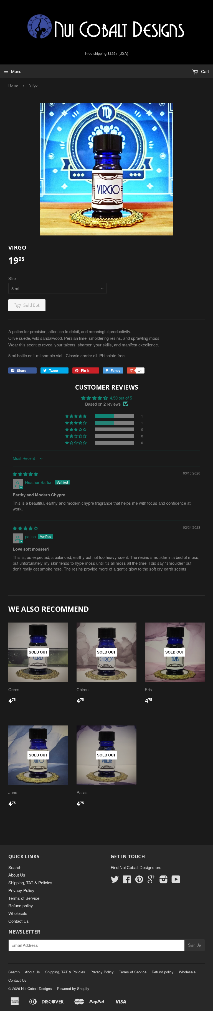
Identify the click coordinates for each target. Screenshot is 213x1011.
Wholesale (17, 913)
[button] (76, 416)
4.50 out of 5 (121, 398)
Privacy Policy (21, 890)
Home (13, 85)
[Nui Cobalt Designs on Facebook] (127, 881)
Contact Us (18, 921)
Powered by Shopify (73, 988)
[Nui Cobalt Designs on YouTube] (176, 881)
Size (12, 278)
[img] (25, 474)
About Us (16, 875)
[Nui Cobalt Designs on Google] (151, 881)
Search (14, 867)
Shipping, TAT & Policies (30, 882)
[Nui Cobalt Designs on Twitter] (115, 881)
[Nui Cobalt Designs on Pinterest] (139, 881)
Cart (204, 71)
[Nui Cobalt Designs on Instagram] (163, 881)
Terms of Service (23, 898)
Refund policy (20, 905)
